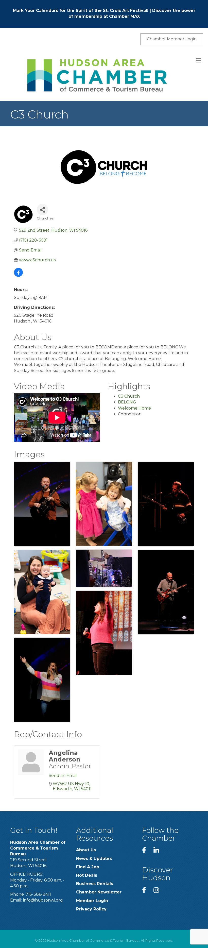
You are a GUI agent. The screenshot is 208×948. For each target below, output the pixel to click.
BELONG (127, 402)
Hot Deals (86, 875)
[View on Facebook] (18, 275)
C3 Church (129, 396)
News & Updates (94, 858)
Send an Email (63, 775)
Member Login (92, 900)
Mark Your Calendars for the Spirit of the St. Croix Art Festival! (80, 10)
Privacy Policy (91, 909)
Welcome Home (134, 408)
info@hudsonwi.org (43, 900)
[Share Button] (42, 209)
